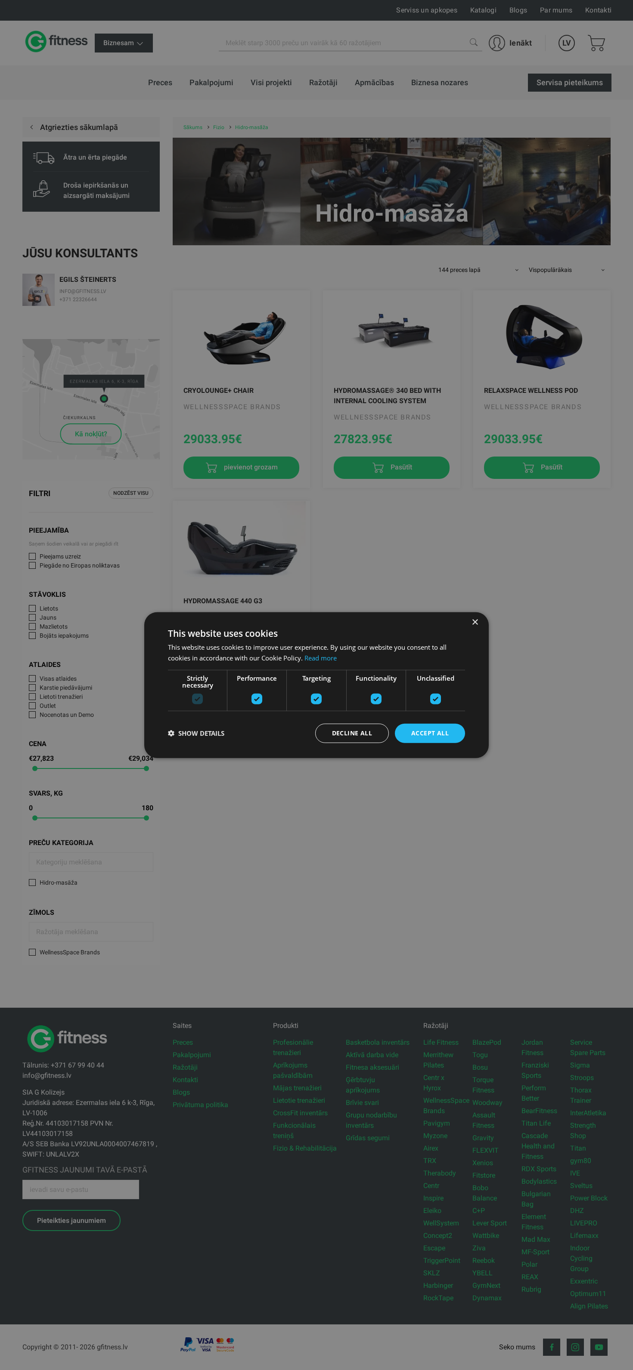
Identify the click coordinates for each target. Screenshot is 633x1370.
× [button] (475, 622)
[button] (196, 733)
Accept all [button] (430, 733)
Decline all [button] (352, 733)
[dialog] (316, 685)
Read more (320, 658)
